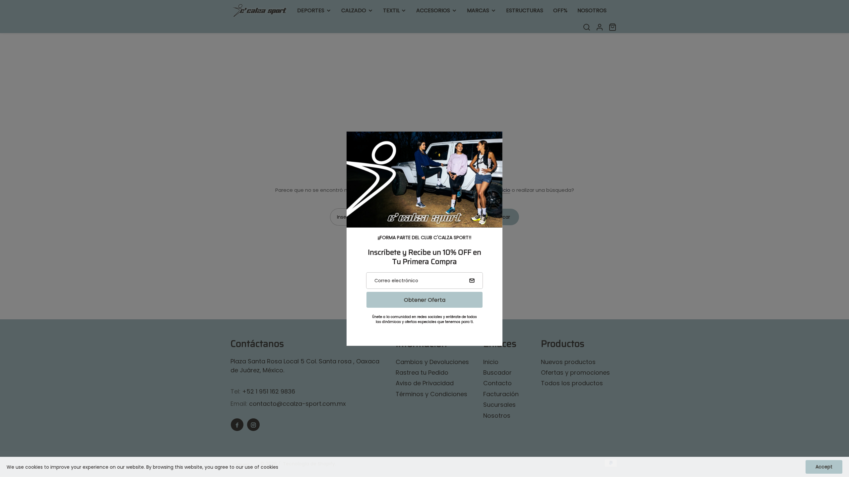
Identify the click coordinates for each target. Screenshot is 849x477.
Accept (824, 466)
